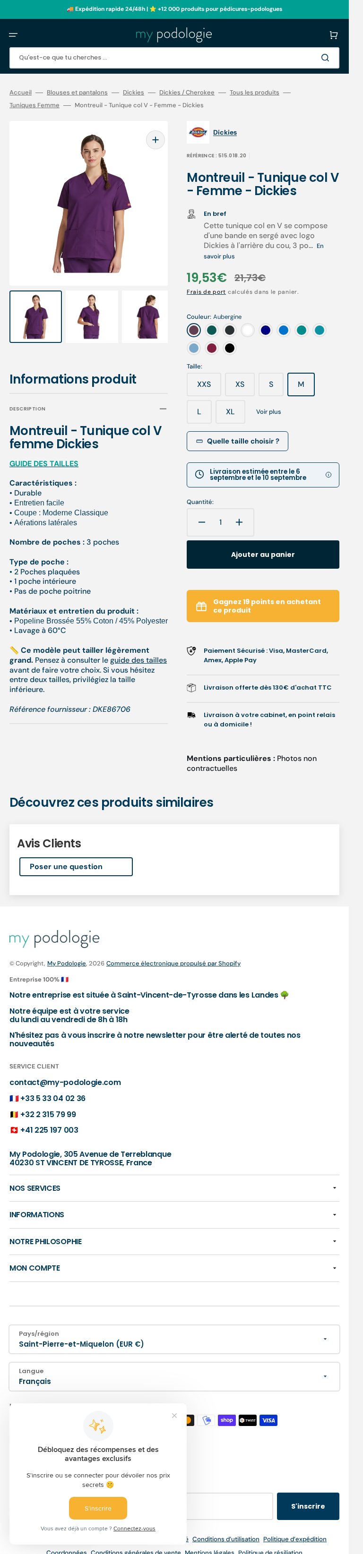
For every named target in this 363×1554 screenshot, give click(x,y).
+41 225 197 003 (49, 1130)
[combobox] (174, 57)
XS (245, 387)
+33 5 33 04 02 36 (53, 1098)
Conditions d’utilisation (225, 1539)
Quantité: (200, 502)
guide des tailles (138, 651)
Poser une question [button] (66, 866)
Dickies (133, 92)
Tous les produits (254, 92)
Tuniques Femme (34, 105)
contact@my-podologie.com (65, 1082)
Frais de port (206, 292)
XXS (209, 387)
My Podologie (66, 963)
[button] (13, 35)
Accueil (20, 92)
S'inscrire (308, 1506)
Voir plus (268, 412)
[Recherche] (327, 57)
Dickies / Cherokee (187, 92)
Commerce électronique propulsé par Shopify (173, 963)
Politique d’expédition (295, 1539)
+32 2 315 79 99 (48, 1114)
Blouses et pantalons (77, 92)
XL (235, 415)
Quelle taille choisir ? (243, 441)
